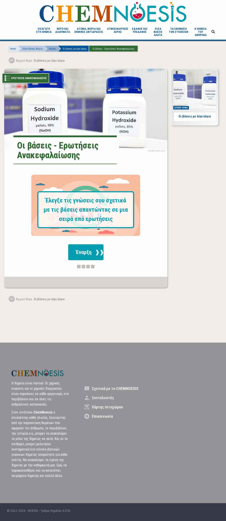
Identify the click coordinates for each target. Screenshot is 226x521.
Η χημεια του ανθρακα (200, 32)
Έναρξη (84, 252)
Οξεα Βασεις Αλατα (158, 32)
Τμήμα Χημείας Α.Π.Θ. (56, 510)
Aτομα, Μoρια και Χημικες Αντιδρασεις (88, 30)
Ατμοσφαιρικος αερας (117, 30)
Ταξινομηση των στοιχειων (178, 30)
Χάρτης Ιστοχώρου (107, 407)
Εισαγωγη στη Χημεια (44, 30)
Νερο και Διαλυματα (62, 30)
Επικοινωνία (102, 416)
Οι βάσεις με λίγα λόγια (75, 48)
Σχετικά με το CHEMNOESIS (115, 388)
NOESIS (33, 510)
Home (13, 48)
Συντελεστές (103, 397)
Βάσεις (52, 48)
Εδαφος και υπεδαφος (139, 30)
